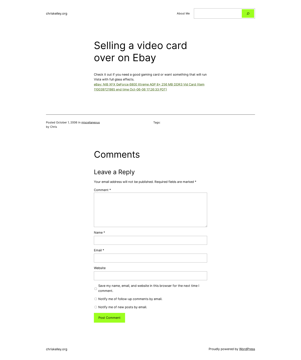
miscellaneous (90, 122)
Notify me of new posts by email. (122, 307)
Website (100, 268)
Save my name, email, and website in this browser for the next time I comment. (148, 288)
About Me (183, 13)
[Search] (248, 13)
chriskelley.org (56, 13)
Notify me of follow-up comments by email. (130, 299)
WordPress (247, 349)
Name (99, 232)
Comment (102, 190)
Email (99, 250)
